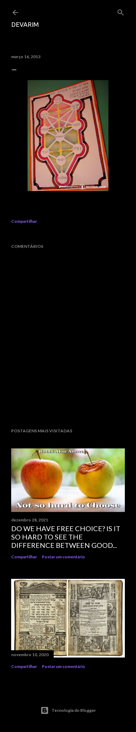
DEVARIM (25, 24)
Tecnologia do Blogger (74, 710)
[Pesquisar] (120, 11)
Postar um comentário (63, 556)
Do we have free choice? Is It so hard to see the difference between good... (65, 536)
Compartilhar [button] (24, 221)
